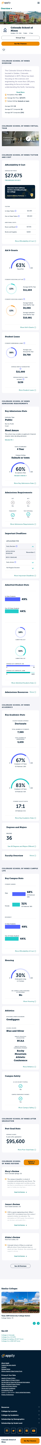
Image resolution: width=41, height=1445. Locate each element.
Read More (20, 92)
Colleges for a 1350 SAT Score (10, 1341)
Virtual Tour (20, 38)
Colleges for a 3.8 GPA (8, 1337)
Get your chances (20, 475)
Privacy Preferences (7, 1394)
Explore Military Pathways (15, 196)
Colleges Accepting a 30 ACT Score (12, 1339)
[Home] (6, 3)
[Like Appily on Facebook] (20, 1430)
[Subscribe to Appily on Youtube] (33, 1430)
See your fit (8, 440)
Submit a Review (31, 1162)
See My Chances (20, 44)
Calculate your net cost (12, 180)
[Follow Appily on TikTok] (26, 1430)
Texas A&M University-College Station (15, 1316)
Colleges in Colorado (7, 1335)
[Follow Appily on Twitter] (13, 1430)
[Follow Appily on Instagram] (7, 1430)
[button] (4, 50)
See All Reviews (20, 1266)
